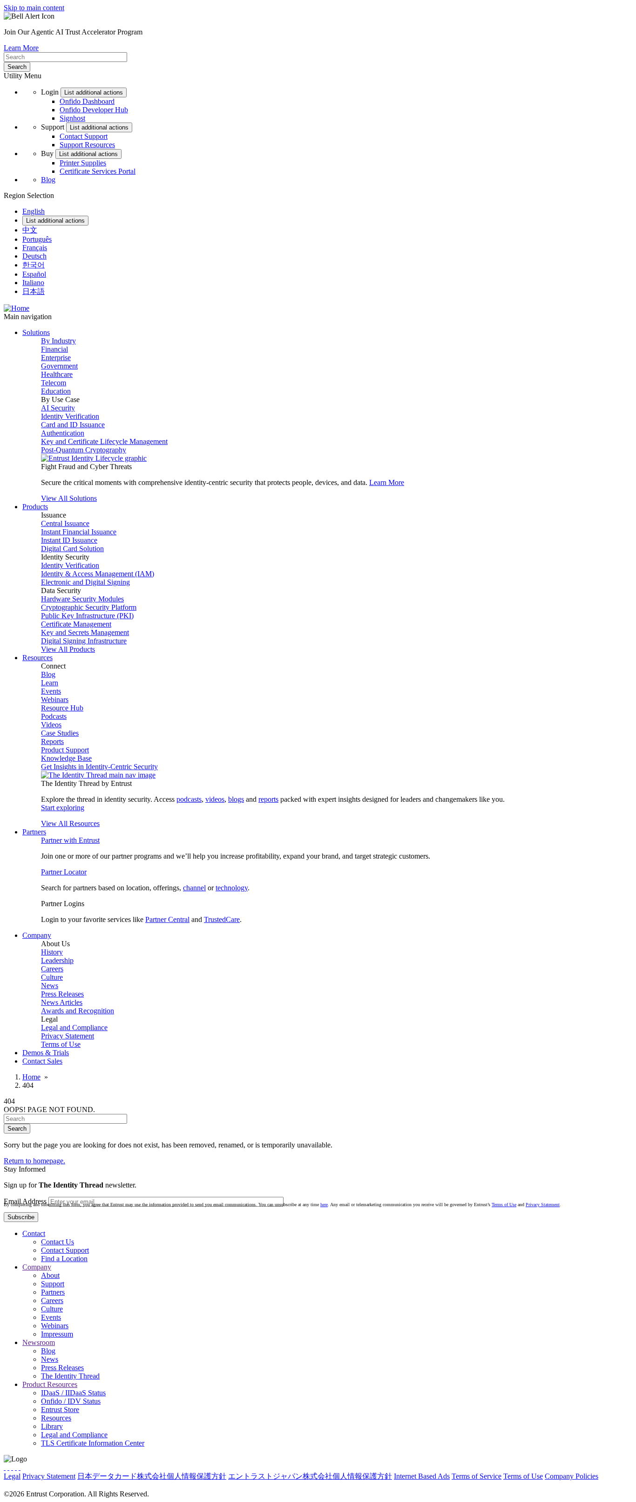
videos (214, 799)
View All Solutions (69, 498)
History (52, 952)
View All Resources (70, 823)
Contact (33, 1233)
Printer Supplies (83, 163)
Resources (56, 1418)
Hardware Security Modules (82, 599)
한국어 (33, 265)
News (49, 986)
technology (232, 888)
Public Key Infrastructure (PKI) (87, 616)
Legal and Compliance (74, 1027)
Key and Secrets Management (85, 632)
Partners (53, 1292)
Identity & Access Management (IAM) (97, 574)
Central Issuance (65, 523)
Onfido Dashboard (87, 101)
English (33, 211)
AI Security (58, 408)
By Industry (58, 341)
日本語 (33, 291)
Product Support (65, 750)
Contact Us (57, 1242)
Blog (48, 180)
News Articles (61, 1002)
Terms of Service (476, 1476)
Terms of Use (61, 1044)
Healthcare (57, 374)
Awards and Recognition (77, 1011)
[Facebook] (8, 1467)
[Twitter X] (5, 1467)
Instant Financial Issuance (78, 532)
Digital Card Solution (72, 549)
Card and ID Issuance (73, 425)
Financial (54, 349)
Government (59, 366)
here (324, 1204)
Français (34, 248)
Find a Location (64, 1259)
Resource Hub (62, 708)
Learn (49, 683)
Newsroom (38, 1342)
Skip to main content (34, 8)
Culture (52, 977)
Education (56, 391)
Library (52, 1426)
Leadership (57, 960)
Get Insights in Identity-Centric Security (99, 767)
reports (268, 799)
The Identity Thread (70, 1376)
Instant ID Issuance (69, 540)
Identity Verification (70, 416)
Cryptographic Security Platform (88, 607)
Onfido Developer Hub (94, 110)
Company (36, 1267)
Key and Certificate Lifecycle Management (104, 441)
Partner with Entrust (70, 840)
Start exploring (62, 808)
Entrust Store (60, 1409)
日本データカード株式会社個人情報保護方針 (151, 1476)
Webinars (54, 699)
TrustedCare (222, 919)
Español (34, 274)
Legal (12, 1476)
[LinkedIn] (16, 1467)
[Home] (16, 308)
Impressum (57, 1334)
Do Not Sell (80, 1485)
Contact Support (84, 136)
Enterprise (56, 358)
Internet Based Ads (422, 1476)
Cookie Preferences (32, 1485)
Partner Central (167, 919)
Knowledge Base (66, 758)
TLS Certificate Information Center (92, 1443)
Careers (52, 969)
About (50, 1275)
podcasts (189, 799)
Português (37, 239)
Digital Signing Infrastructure (84, 641)
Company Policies (571, 1476)
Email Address (25, 1201)
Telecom (53, 383)
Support (52, 1284)
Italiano (33, 283)
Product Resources (49, 1384)
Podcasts (54, 716)
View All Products (68, 649)
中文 (29, 230)
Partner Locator (64, 872)
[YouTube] (19, 1467)
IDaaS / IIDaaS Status (73, 1393)
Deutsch (34, 256)
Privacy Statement (67, 1036)
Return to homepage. (34, 1161)
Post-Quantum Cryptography (83, 450)
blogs (236, 799)
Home (31, 1077)
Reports (52, 741)
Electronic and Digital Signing (85, 582)
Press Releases (62, 994)
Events (51, 691)
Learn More (21, 48)
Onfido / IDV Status (71, 1401)
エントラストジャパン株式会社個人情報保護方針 (310, 1476)
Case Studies (60, 733)
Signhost (72, 118)
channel (194, 888)
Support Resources (87, 145)
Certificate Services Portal (97, 171)
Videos (51, 725)
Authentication (62, 433)
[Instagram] (12, 1467)
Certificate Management (76, 624)
